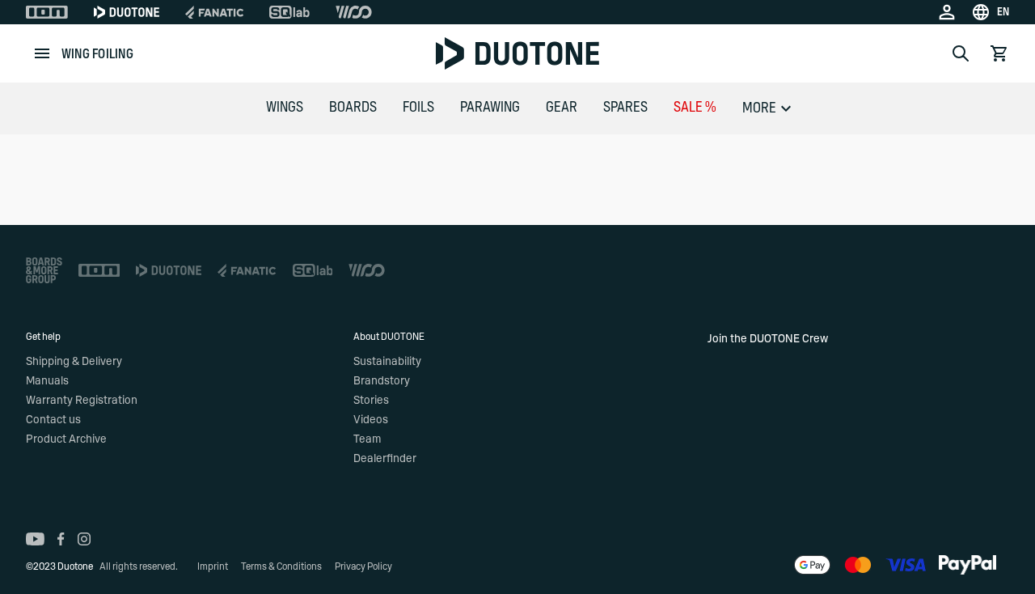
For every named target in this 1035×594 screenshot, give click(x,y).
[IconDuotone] (126, 12)
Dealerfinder (384, 459)
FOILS (418, 107)
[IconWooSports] (354, 12)
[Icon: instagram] (84, 538)
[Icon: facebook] (61, 538)
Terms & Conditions (281, 566)
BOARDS (353, 107)
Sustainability (387, 361)
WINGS (284, 107)
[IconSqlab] (289, 12)
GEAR (561, 107)
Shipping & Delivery (74, 361)
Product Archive (66, 439)
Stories (371, 400)
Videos (370, 420)
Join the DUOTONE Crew (768, 339)
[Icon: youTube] (35, 538)
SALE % (695, 107)
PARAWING (490, 107)
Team (367, 439)
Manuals (47, 381)
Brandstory (381, 381)
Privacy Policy (363, 566)
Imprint (212, 566)
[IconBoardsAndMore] (44, 270)
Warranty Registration (81, 400)
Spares (625, 107)
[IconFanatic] (214, 12)
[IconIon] (47, 12)
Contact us (53, 420)
